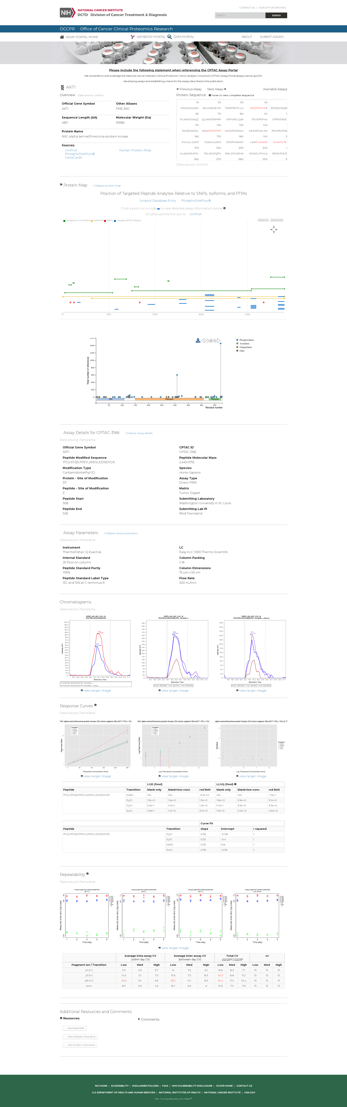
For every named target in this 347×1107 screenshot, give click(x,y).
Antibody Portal (151, 37)
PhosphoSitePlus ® (80, 154)
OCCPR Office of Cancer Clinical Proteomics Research (116, 28)
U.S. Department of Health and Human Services (123, 1092)
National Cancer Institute (222, 1092)
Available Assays (275, 89)
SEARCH (276, 15)
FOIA (165, 1085)
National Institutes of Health (179, 1092)
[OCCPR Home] (62, 37)
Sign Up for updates (272, 7)
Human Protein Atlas (135, 150)
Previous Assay (190, 89)
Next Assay (215, 89)
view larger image (97, 690)
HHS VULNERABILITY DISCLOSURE (192, 1085)
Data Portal (184, 37)
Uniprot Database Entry (158, 200)
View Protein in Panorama (81, 1045)
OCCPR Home (224, 1085)
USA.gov (249, 1092)
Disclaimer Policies (145, 1085)
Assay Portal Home (82, 37)
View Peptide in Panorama (81, 1036)
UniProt (71, 150)
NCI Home (101, 1085)
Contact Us (247, 7)
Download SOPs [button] (75, 1028)
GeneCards (73, 157)
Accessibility (119, 1085)
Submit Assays (272, 37)
